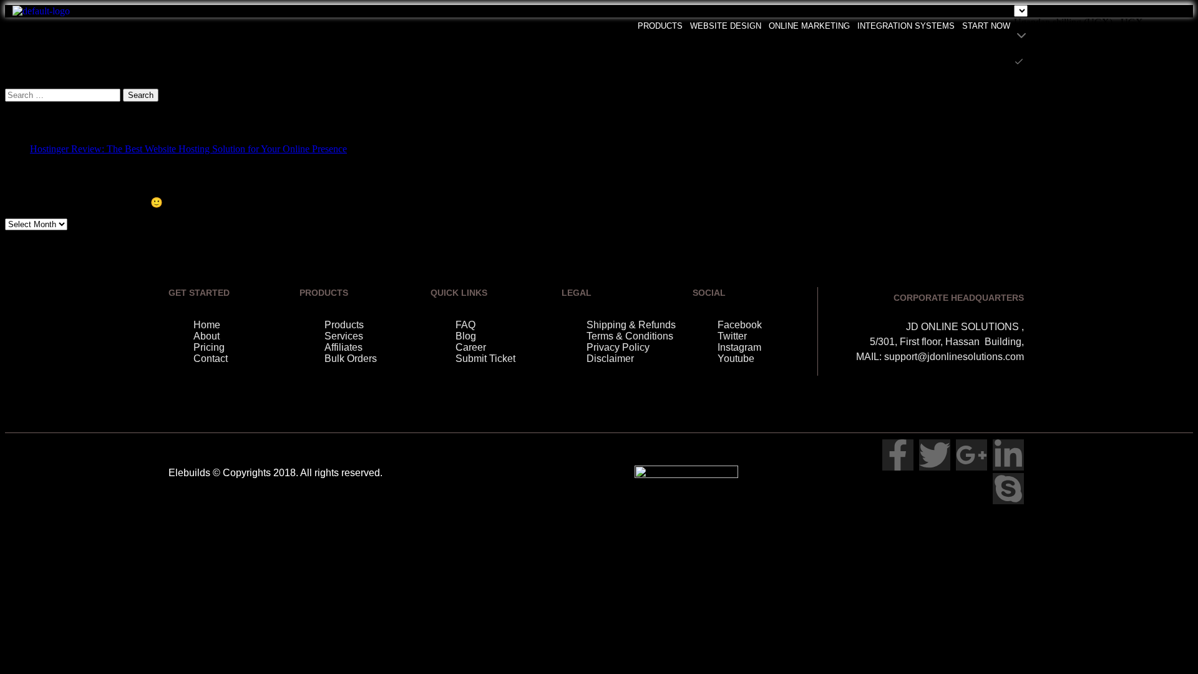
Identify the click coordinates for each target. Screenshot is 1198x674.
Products (660, 26)
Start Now (986, 26)
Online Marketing (809, 26)
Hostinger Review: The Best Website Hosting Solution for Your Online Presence (188, 149)
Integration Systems (906, 26)
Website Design (725, 26)
